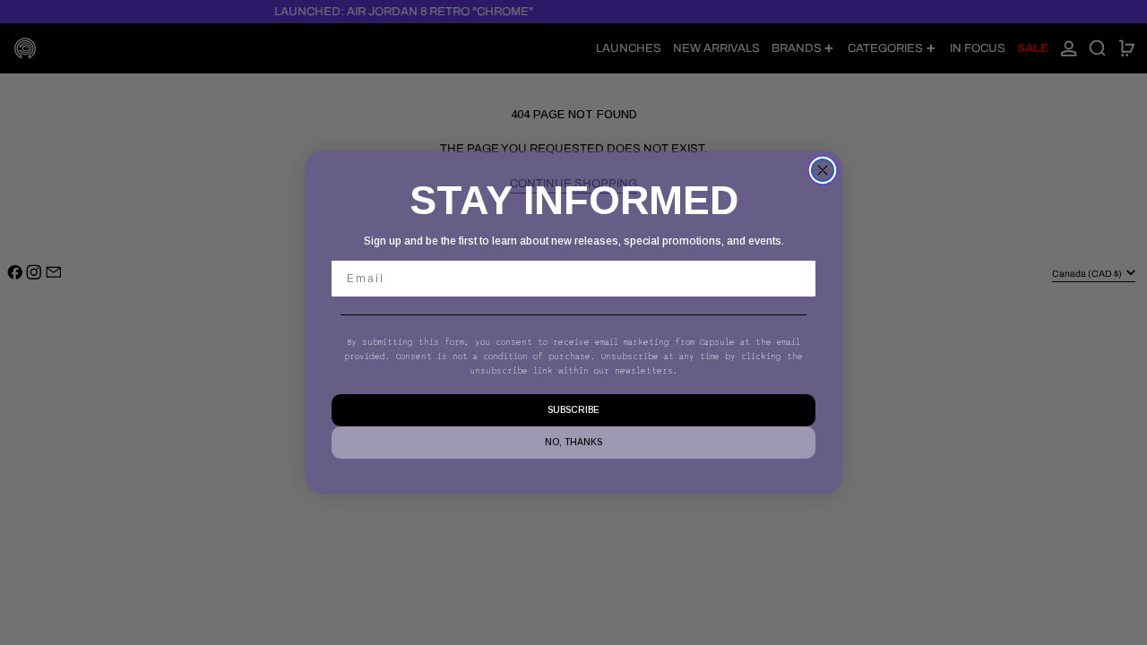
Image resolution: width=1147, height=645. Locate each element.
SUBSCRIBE (573, 410)
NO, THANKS (573, 442)
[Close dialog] (822, 170)
